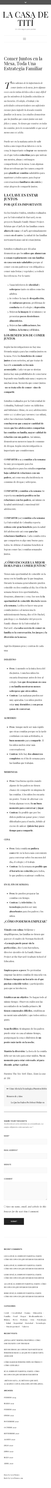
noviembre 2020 (11, 1421)
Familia (7, 1316)
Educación (37, 1313)
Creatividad (17, 1313)
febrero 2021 (10, 1409)
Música (7, 1320)
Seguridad (18, 1323)
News (15, 1320)
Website (7, 1164)
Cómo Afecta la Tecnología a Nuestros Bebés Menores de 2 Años (27, 1092)
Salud (8, 1323)
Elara (6, 1475)
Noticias (23, 1320)
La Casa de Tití (25, 18)
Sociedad (29, 1323)
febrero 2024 (10, 1397)
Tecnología (41, 1323)
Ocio (32, 1320)
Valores (25, 1326)
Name (7, 1136)
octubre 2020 (10, 1427)
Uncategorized (12, 1326)
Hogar (23, 1316)
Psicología (41, 1320)
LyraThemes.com (17, 1478)
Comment (8, 1179)
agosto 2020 (9, 1439)
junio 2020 (8, 1451)
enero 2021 (9, 1415)
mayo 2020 (8, 1457)
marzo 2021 (9, 1403)
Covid (6, 1313)
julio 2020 (8, 1445)
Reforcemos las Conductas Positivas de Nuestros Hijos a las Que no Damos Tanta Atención (23, 1352)
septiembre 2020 (11, 1433)
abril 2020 (8, 1463)
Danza (27, 1313)
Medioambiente (36, 1316)
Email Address (11, 1150)
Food (15, 1316)
